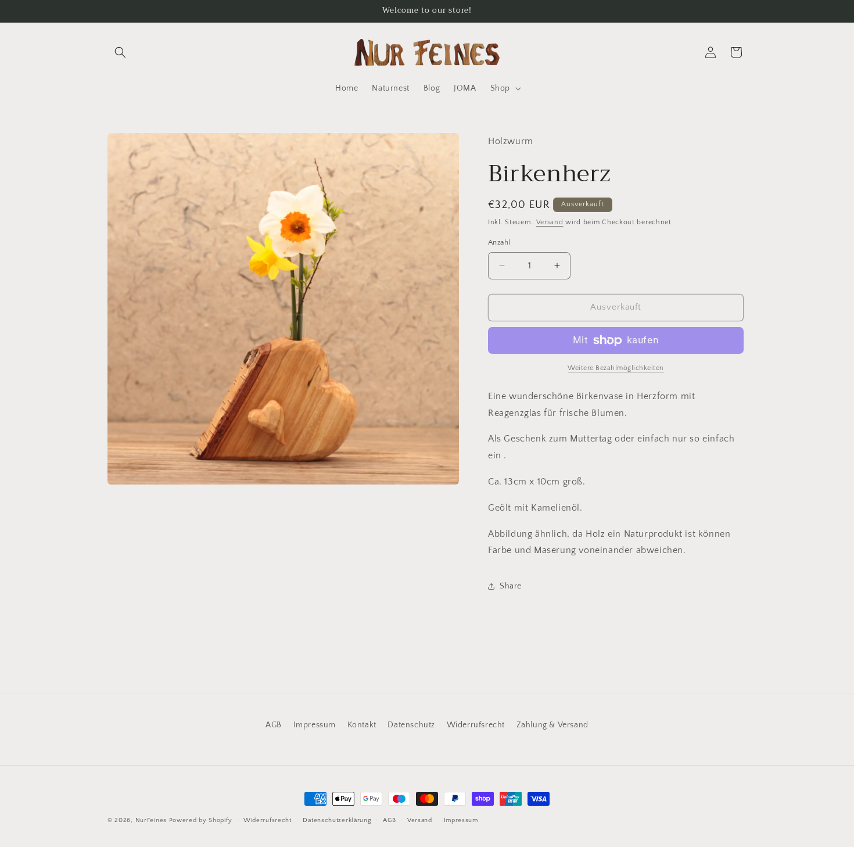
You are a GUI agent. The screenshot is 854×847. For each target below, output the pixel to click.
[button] (120, 52)
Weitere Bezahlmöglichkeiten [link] (616, 368)
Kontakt (361, 725)
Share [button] (511, 586)
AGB (273, 725)
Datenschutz (411, 725)
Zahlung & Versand (552, 725)
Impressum (314, 725)
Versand (550, 222)
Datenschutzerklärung (337, 819)
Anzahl (499, 242)
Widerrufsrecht (476, 725)
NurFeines (151, 820)
